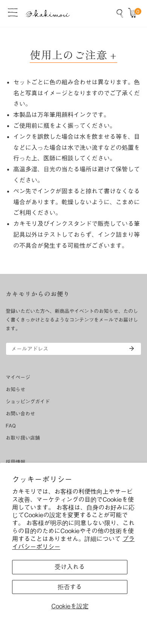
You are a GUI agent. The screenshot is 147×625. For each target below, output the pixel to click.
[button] (134, 13)
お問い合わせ (20, 413)
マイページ (18, 377)
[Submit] (131, 348)
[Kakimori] (48, 13)
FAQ (11, 425)
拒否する (70, 587)
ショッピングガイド (28, 401)
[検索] (120, 13)
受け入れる (70, 567)
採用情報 (15, 462)
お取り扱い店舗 (23, 437)
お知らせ (15, 389)
